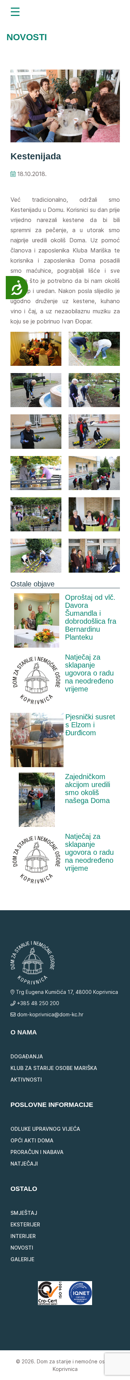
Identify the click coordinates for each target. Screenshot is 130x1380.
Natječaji (24, 1164)
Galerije (22, 1259)
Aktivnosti (26, 1079)
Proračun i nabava (37, 1152)
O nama (23, 1032)
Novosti (21, 1248)
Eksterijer (25, 1224)
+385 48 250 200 (37, 1003)
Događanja (26, 1056)
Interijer (23, 1236)
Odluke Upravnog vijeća (45, 1129)
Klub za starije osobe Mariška (53, 1068)
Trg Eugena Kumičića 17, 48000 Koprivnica (66, 992)
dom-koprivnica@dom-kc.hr (49, 1014)
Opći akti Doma (31, 1140)
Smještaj (23, 1213)
